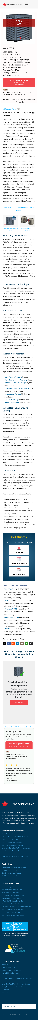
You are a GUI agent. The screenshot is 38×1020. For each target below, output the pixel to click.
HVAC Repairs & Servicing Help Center (15, 856)
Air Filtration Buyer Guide (11, 904)
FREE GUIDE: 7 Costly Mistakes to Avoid (16, 837)
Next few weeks (19, 563)
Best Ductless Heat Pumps (11, 873)
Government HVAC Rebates (11, 842)
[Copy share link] (22, 643)
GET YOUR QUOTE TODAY (19, 82)
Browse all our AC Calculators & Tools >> (19, 727)
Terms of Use (20, 1016)
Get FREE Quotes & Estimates (12, 834)
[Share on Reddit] (13, 643)
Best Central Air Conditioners (12, 870)
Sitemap (26, 1016)
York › (14, 109)
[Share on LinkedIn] (17, 643)
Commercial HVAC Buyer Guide (13, 915)
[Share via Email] (26, 643)
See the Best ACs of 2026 (10, 230)
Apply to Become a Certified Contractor (16, 987)
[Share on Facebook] (9, 643)
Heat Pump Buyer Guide (11, 892)
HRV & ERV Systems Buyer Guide (13, 901)
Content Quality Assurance (11, 970)
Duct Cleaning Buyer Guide (11, 912)
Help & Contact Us (8, 967)
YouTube (5, 992)
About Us (5, 964)
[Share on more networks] (31, 643)
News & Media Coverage (10, 973)
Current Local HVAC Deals (11, 839)
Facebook (5, 990)
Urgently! (19, 552)
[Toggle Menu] (26, 4)
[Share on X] (4, 643)
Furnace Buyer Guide (9, 887)
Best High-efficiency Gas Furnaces (14, 867)
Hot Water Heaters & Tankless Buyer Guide (17, 907)
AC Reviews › (7, 109)
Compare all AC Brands (27, 230)
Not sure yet (19, 574)
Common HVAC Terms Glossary (13, 845)
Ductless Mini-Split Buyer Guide (13, 895)
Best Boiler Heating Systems (12, 876)
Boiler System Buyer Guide (11, 898)
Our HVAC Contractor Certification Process (17, 978)
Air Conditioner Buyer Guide (12, 890)
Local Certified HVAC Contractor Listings (16, 984)
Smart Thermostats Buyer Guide (13, 909)
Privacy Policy (13, 1016)
